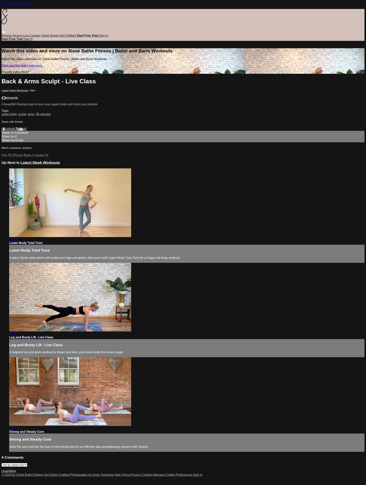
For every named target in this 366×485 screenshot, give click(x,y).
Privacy (136, 474)
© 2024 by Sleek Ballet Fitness (22, 474)
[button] (3, 32)
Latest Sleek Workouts (15, 90)
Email (22, 129)
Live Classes (32, 35)
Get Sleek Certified (57, 474)
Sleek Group (49, 35)
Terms (126, 474)
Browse (7, 35)
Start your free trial (14, 65)
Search (18, 35)
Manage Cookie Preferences (173, 474)
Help (118, 474)
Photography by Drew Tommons (92, 474)
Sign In (28, 39)
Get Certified (67, 35)
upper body (9, 114)
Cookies (147, 474)
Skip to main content (15, 3)
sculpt (22, 114)
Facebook (9, 129)
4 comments (10, 97)
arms (31, 114)
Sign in (103, 35)
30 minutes (43, 114)
